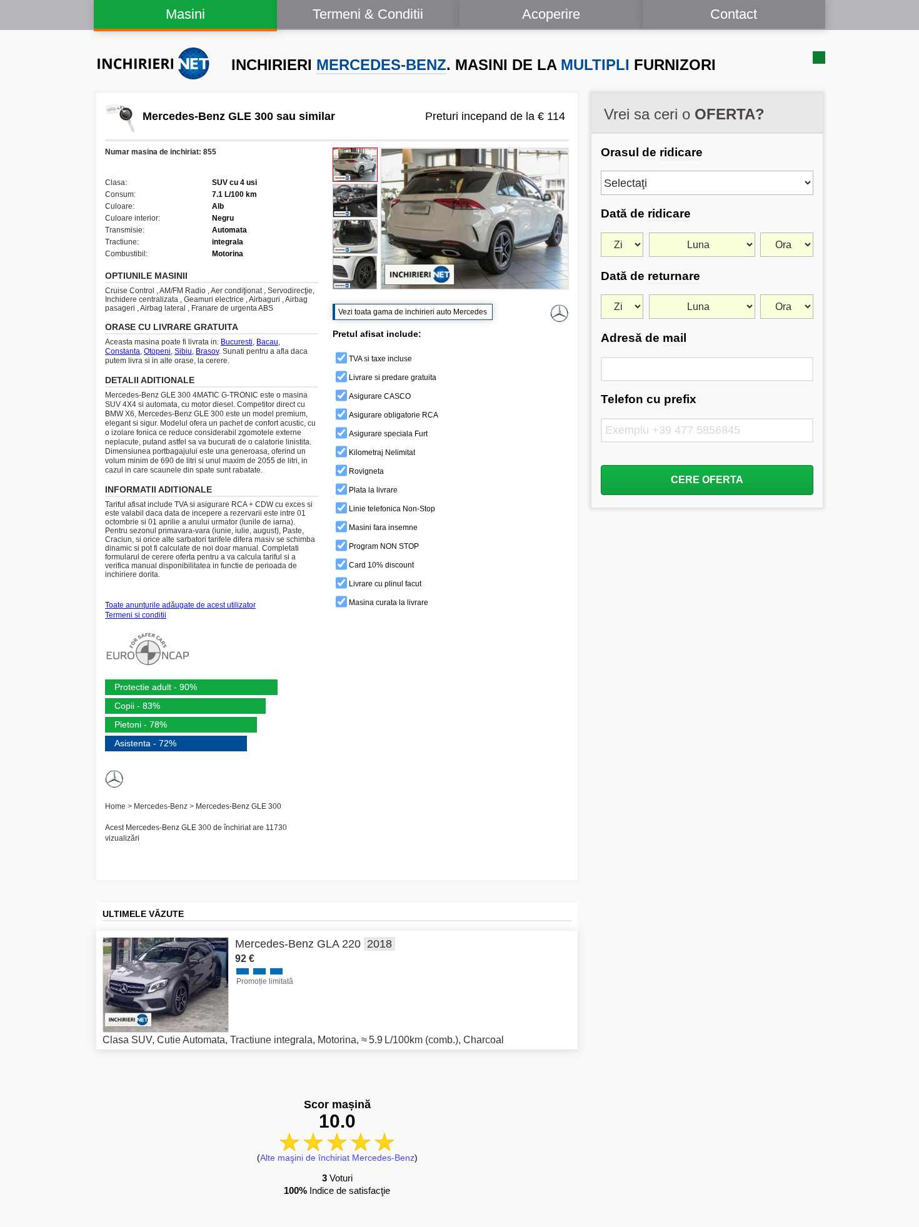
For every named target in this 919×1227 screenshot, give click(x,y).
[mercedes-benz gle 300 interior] (355, 201)
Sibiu (183, 351)
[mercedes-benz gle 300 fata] (355, 165)
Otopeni (157, 351)
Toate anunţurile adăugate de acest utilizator (180, 605)
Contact (733, 14)
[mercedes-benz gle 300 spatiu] (355, 272)
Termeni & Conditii (368, 14)
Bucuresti (237, 342)
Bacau (267, 342)
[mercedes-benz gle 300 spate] (355, 236)
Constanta (122, 351)
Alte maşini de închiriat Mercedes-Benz (337, 1158)
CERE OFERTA (707, 479)
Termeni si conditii (135, 615)
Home (115, 806)
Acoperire (551, 14)
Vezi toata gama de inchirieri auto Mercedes (412, 312)
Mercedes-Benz (161, 806)
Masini (185, 14)
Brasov (207, 351)
